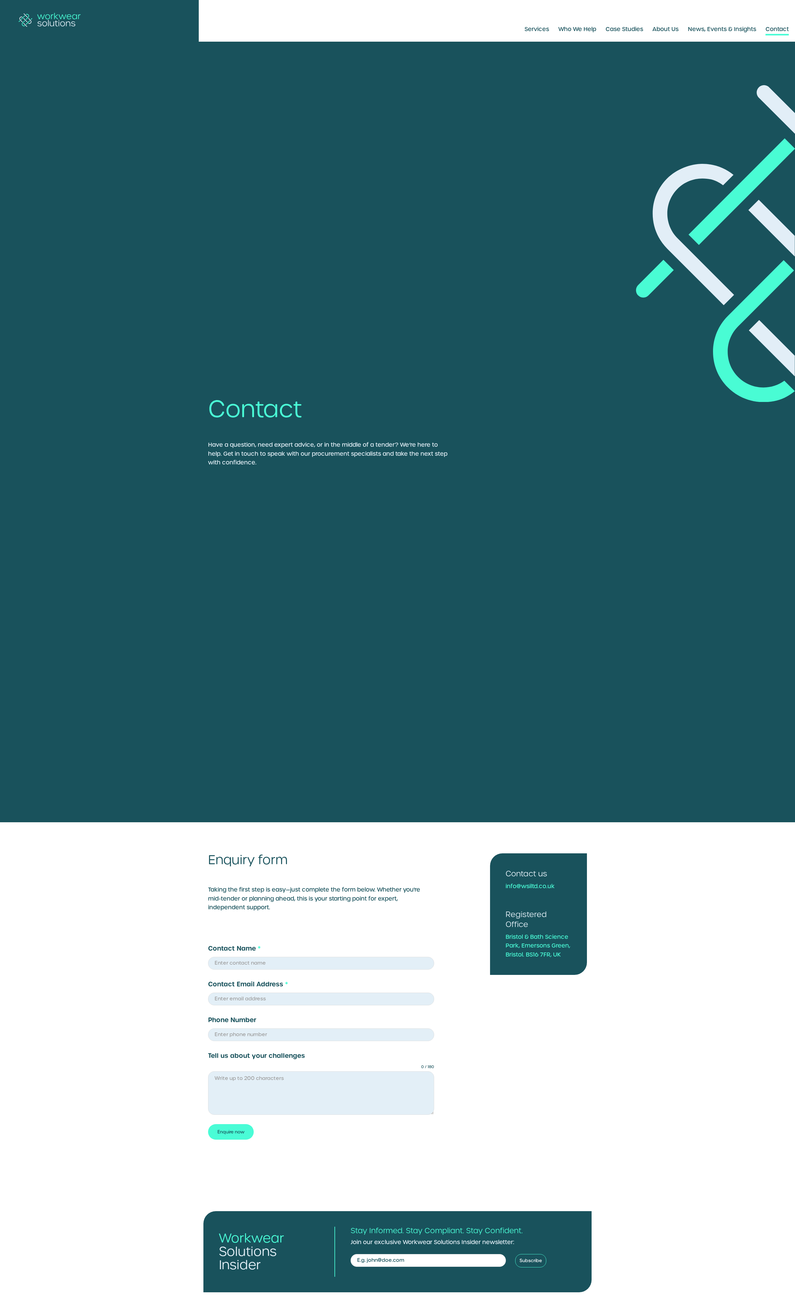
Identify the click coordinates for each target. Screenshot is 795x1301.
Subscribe (531, 1260)
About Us (665, 29)
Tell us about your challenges (256, 1055)
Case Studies (624, 29)
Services (537, 29)
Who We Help (577, 29)
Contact (777, 29)
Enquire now (230, 1132)
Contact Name (234, 948)
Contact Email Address (248, 984)
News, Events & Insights (722, 29)
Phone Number (232, 1020)
